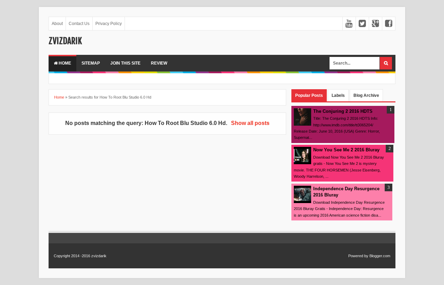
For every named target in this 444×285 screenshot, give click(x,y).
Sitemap (91, 63)
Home (64, 63)
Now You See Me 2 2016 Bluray (346, 149)
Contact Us (79, 23)
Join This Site (125, 63)
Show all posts (250, 123)
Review (159, 63)
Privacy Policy (108, 23)
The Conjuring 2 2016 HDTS (343, 111)
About (57, 23)
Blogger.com (379, 256)
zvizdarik (65, 41)
